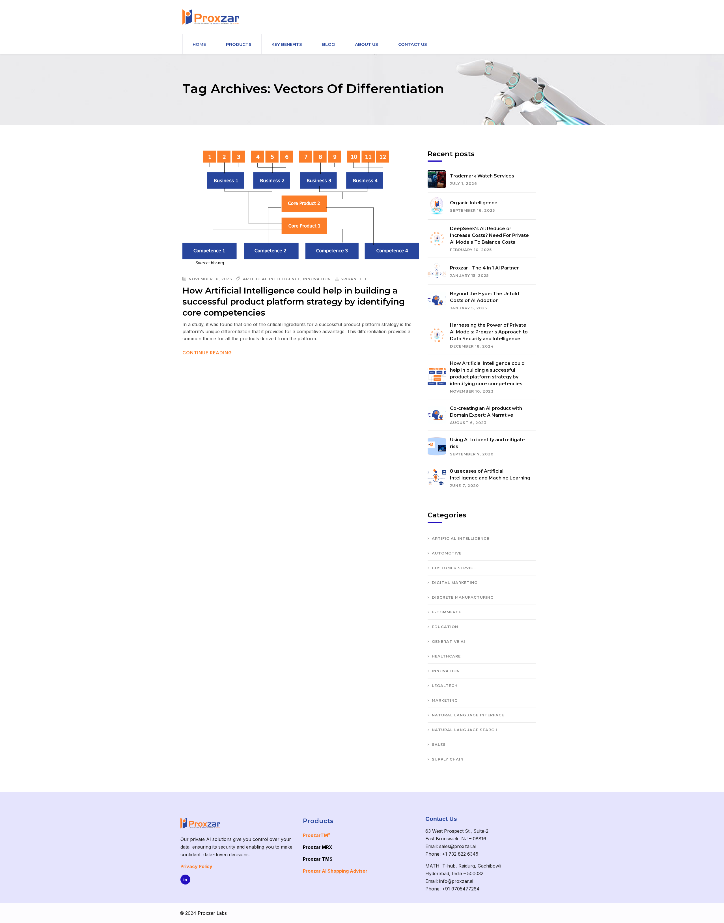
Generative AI (448, 641)
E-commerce (446, 612)
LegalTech (445, 685)
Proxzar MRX (317, 847)
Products (238, 44)
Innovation (317, 279)
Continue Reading (207, 353)
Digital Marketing (455, 582)
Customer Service (454, 568)
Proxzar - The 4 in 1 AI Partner (484, 268)
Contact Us (412, 44)
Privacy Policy (196, 866)
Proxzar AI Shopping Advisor (335, 871)
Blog (328, 44)
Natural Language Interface (468, 715)
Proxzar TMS (318, 859)
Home (199, 44)
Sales (439, 744)
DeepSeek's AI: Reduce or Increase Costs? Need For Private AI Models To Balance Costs (489, 235)
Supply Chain (448, 759)
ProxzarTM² (316, 835)
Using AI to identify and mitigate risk (487, 443)
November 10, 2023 (209, 279)
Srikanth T (354, 279)
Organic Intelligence (473, 202)
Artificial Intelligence (271, 279)
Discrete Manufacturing (463, 597)
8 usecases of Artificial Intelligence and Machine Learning (490, 474)
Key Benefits (287, 44)
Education (445, 626)
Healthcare (446, 656)
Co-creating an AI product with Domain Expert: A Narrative (486, 412)
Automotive (447, 553)
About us (366, 44)
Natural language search (464, 729)
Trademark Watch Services (482, 176)
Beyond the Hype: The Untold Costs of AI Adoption (484, 297)
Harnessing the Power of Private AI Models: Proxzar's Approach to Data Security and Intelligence (489, 331)
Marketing (445, 700)
